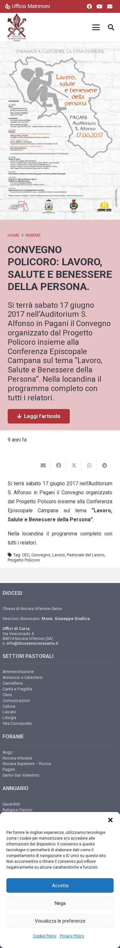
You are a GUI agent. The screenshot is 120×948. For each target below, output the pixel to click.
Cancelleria (13, 683)
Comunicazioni (16, 700)
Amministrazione (18, 671)
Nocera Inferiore (17, 758)
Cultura (9, 706)
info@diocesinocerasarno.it (32, 643)
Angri (7, 752)
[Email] (110, 6)
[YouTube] (99, 6)
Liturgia (9, 717)
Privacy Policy (72, 936)
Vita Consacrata (17, 723)
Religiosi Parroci (17, 809)
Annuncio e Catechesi (23, 677)
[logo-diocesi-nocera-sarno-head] (16, 27)
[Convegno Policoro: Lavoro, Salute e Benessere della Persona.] (60, 46)
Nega (60, 903)
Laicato (9, 711)
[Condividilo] (58, 465)
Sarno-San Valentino (21, 775)
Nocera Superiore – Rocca (27, 763)
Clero (7, 694)
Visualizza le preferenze (60, 921)
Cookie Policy (45, 936)
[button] (110, 820)
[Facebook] (89, 6)
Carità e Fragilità (17, 689)
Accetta (60, 886)
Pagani (9, 769)
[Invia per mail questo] (43, 465)
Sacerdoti (11, 804)
